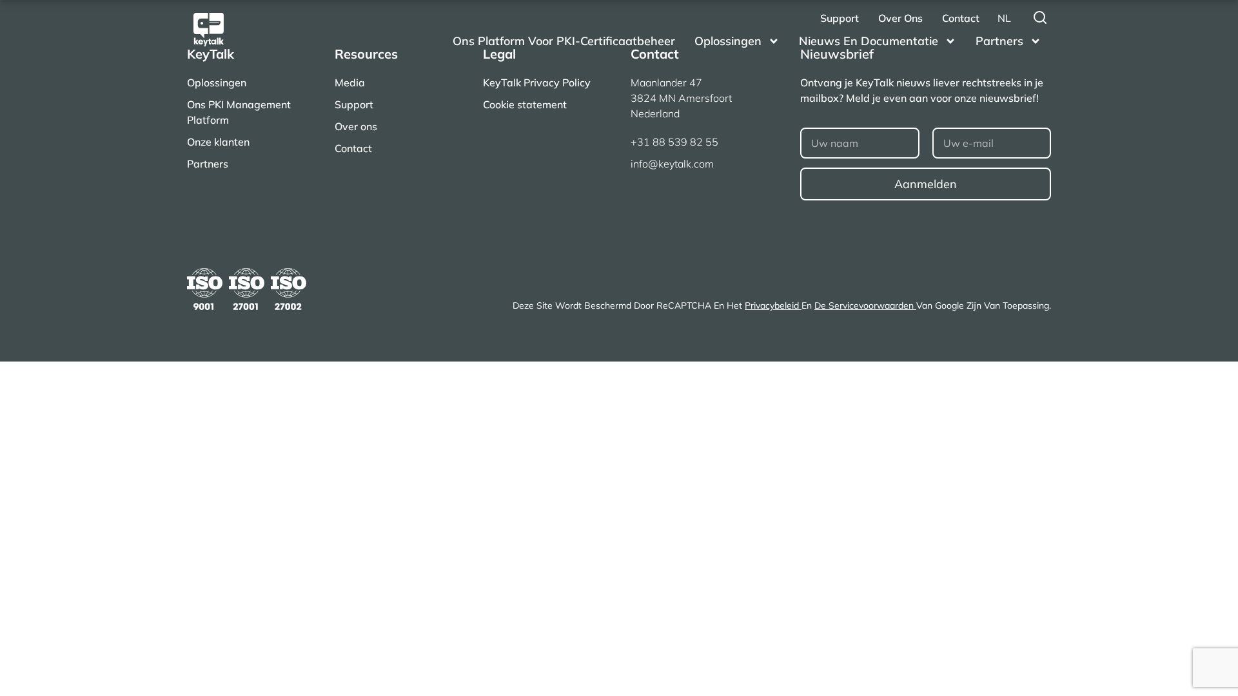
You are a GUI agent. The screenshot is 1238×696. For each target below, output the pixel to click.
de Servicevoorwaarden (865, 305)
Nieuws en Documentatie (868, 41)
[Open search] (1040, 17)
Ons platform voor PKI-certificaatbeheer (564, 41)
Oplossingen (727, 41)
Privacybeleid (773, 305)
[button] (1004, 18)
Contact (960, 18)
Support (839, 18)
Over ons (900, 18)
